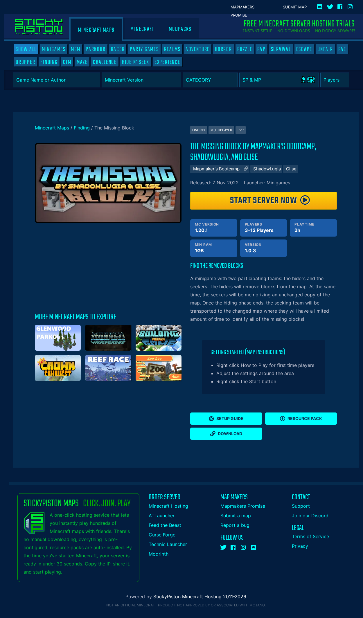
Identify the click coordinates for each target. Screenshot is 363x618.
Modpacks (180, 29)
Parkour (95, 49)
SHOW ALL (26, 49)
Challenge (105, 62)
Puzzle (244, 49)
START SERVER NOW (263, 201)
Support (301, 506)
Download (230, 433)
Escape (304, 49)
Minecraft (142, 29)
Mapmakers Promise (242, 7)
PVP (261, 49)
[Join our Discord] (254, 546)
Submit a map (235, 515)
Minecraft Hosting (168, 506)
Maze (82, 62)
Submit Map (295, 7)
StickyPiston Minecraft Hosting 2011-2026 (199, 596)
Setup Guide (229, 418)
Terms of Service (310, 536)
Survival (281, 49)
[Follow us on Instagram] (350, 5)
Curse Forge (162, 535)
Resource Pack (304, 418)
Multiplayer (221, 130)
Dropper (25, 62)
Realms (172, 49)
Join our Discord (310, 515)
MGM (75, 49)
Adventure (198, 49)
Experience (167, 62)
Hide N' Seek (135, 62)
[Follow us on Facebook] (233, 546)
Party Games (144, 49)
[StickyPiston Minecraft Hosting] (39, 27)
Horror (223, 49)
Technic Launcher (168, 544)
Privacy (300, 546)
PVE (342, 49)
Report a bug (234, 525)
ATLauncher (162, 515)
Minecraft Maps (96, 30)
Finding (48, 62)
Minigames (54, 49)
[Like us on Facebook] (340, 5)
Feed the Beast (165, 525)
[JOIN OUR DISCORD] (320, 5)
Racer (118, 49)
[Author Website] (245, 169)
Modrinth (158, 554)
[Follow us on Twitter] (330, 5)
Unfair (325, 49)
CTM (67, 62)
